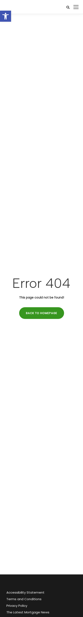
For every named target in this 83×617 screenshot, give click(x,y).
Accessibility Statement (25, 592)
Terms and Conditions (24, 599)
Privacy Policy (16, 605)
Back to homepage (41, 313)
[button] (5, 16)
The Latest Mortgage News (27, 612)
